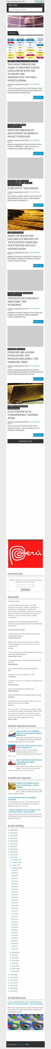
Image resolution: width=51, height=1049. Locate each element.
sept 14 (13, 913)
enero (14, 971)
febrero (14, 968)
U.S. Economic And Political (23, 61)
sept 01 (13, 949)
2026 (12, 830)
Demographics (11, 349)
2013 (12, 980)
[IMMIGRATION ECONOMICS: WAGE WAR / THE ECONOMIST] (25, 280)
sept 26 (13, 881)
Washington (34, 61)
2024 (12, 835)
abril (13, 963)
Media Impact (21, 1044)
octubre (14, 865)
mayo (14, 960)
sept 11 (13, 922)
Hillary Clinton (24, 180)
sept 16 (13, 908)
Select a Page (13, 5)
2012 (12, 983)
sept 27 (13, 878)
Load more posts (25, 441)
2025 (12, 833)
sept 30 (13, 870)
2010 (12, 988)
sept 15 (13, 911)
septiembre (15, 868)
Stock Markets (28, 183)
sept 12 (13, 919)
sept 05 (13, 938)
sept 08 (13, 930)
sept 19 (13, 900)
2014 (12, 977)
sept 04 (13, 941)
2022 (12, 841)
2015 (12, 974)
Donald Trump (11, 180)
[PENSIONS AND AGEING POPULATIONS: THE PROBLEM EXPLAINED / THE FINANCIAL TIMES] (25, 336)
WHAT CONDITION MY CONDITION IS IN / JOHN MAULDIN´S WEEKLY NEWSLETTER (29, 762)
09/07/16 (12, 33)
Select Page (38, 1)
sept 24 (13, 886)
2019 (12, 849)
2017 (12, 854)
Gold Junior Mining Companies (19, 406)
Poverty (23, 124)
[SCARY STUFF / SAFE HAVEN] (25, 168)
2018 (12, 852)
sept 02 (13, 946)
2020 (12, 846)
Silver (22, 183)
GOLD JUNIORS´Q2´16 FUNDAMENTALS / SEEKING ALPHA (23, 414)
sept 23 (13, 889)
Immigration (18, 293)
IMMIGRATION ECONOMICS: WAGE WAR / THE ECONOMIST (23, 301)
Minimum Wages (27, 293)
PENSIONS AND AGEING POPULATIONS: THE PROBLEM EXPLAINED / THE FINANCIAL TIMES (23, 357)
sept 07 (13, 932)
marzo (14, 966)
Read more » (38, 97)
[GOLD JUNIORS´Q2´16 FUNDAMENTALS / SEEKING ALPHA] (25, 393)
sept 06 (13, 935)
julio (13, 955)
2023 (12, 838)
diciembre (15, 859)
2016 (12, 857)
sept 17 (13, 905)
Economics (10, 124)
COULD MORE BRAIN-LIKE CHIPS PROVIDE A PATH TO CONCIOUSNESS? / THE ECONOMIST (25, 1003)
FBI (9, 61)
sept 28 (13, 875)
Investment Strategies (13, 183)
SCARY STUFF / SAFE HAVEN (23, 188)
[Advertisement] (25, 471)
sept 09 (13, 927)
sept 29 (13, 873)
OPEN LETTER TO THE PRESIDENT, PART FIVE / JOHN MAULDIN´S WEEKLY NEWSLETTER (29, 733)
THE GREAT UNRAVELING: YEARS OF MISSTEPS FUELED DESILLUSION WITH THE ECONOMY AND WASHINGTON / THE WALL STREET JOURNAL (24, 72)
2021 (12, 844)
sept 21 (13, 894)
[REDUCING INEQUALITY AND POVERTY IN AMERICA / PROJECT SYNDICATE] (25, 112)
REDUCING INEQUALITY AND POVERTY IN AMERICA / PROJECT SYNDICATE (23, 133)
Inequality (17, 124)
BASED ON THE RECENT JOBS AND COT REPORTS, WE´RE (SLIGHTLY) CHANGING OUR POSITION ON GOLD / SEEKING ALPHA (23, 242)
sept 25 (13, 883)
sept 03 (13, 943)
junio (13, 958)
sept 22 (13, 892)
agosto (14, 952)
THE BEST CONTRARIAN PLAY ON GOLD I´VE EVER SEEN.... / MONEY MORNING (27, 785)
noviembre (15, 862)
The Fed (13, 61)
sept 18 (13, 902)
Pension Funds (21, 349)
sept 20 (13, 897)
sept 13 (13, 916)
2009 (12, 991)
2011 (12, 985)
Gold (18, 180)
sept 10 (13, 924)
